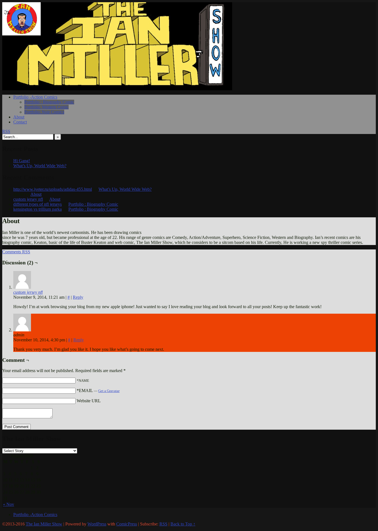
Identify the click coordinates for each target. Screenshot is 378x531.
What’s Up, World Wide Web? (39, 165)
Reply (78, 297)
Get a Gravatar (109, 391)
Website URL (89, 400)
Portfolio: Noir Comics (44, 112)
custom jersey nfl (28, 199)
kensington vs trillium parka (37, 209)
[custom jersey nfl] (22, 287)
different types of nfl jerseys (37, 204)
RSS (6, 131)
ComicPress (126, 524)
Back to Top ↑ (182, 524)
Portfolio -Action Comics (35, 97)
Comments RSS (16, 251)
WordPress (96, 524)
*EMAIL (98, 390)
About (18, 117)
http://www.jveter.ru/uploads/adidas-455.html (52, 189)
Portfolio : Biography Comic (49, 102)
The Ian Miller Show (27, 18)
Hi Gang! (21, 160)
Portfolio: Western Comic (46, 107)
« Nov (8, 504)
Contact (20, 122)
